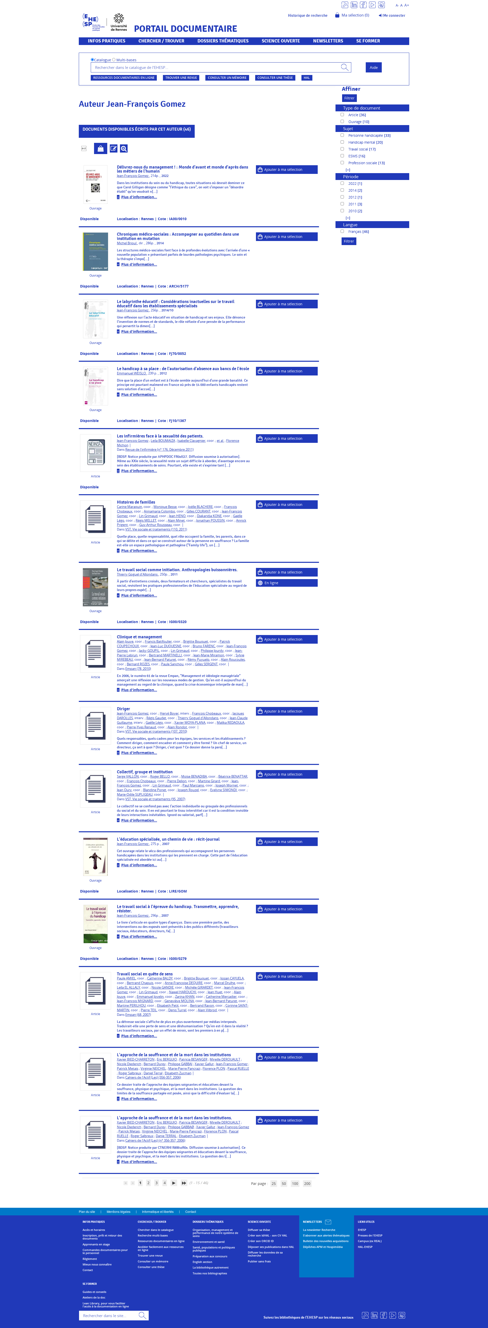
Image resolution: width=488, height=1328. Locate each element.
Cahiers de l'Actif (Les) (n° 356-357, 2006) (155, 1140)
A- (397, 5)
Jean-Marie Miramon (208, 655)
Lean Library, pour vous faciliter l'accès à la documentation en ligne (106, 1305)
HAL (307, 78)
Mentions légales (118, 1211)
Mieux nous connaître (97, 1264)
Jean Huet (215, 992)
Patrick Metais (127, 1068)
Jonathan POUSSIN (210, 520)
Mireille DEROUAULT (225, 1059)
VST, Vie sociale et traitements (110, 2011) (156, 529)
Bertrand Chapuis (140, 983)
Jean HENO (177, 516)
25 (274, 1183)
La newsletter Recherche (319, 1229)
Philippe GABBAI (180, 1064)
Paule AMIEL (126, 978)
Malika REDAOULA (230, 722)
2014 (353, 190)
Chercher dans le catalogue (156, 1229)
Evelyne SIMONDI (223, 790)
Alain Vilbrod (207, 1010)
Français (355, 231)
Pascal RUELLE (238, 1068)
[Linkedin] (354, 4)
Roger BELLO (160, 776)
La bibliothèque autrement (210, 1267)
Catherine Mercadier (221, 996)
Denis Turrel (177, 1010)
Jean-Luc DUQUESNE (165, 646)
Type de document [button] (361, 108)
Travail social (358, 149)
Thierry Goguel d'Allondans (137, 574)
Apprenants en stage (96, 1244)
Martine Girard (209, 781)
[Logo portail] (105, 21)
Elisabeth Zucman (178, 1073)
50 (284, 1183)
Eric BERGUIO (167, 1059)
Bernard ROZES (138, 664)
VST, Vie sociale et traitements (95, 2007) (155, 799)
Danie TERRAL (166, 1136)
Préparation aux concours (210, 1256)
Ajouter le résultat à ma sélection (100, 148)
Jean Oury (124, 790)
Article (353, 114)
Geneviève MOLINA (179, 1001)
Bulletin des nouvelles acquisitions (325, 1241)
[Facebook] (363, 4)
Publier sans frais (259, 1261)
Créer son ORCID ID (261, 1241)
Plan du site (87, 1211)
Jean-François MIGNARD (135, 1001)
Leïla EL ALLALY (128, 987)
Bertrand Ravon (202, 1005)
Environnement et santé (209, 1241)
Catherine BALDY (160, 978)
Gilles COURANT (198, 511)
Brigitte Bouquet (195, 641)
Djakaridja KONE (209, 516)
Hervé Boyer (169, 713)
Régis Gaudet (156, 718)
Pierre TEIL (149, 1010)
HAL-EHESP (365, 1246)
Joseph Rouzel (188, 790)
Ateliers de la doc (94, 1297)
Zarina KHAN (184, 996)
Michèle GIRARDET (199, 987)
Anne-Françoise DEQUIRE (184, 983)
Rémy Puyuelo (198, 659)
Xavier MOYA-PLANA (189, 722)
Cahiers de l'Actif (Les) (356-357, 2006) (153, 1077)
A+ (406, 5)
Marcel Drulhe (224, 983)
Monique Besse (165, 507)
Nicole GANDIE (162, 987)
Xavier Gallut (204, 1064)
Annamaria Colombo (159, 511)
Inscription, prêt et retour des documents (102, 1237)
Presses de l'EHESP (370, 1235)
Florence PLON (214, 1068)
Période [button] (351, 176)
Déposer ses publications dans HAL (271, 1246)
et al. (220, 441)
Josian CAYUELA (232, 978)
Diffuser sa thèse (259, 1229)
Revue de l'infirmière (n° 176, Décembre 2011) (159, 449)
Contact (190, 1211)
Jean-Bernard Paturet (160, 659)
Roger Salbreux (129, 1073)
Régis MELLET (146, 520)
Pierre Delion (177, 781)
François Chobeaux (206, 713)
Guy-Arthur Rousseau (155, 525)
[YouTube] (372, 4)
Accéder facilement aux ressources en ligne (161, 1248)
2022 (353, 183)
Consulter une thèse (275, 78)
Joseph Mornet (227, 785)
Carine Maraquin (129, 507)
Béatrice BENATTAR (232, 776)
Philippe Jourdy (212, 650)
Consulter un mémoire (227, 78)
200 (307, 1183)
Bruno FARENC (204, 646)
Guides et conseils (94, 1291)
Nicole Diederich (129, 1064)
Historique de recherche (308, 15)
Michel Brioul (127, 243)
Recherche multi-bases (153, 1235)
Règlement (90, 1258)
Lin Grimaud (148, 516)
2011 (353, 204)
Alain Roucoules (233, 659)
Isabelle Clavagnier (191, 441)
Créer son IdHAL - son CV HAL (267, 1235)
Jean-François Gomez (133, 176)
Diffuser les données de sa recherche (265, 1254)
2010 (353, 210)
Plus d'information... (139, 196)
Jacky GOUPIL (149, 650)
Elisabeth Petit (168, 1005)
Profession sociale (363, 162)
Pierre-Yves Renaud (141, 727)
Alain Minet (176, 520)
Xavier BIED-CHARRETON (136, 1059)
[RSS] (345, 4)
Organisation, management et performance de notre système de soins (215, 1233)
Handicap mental (362, 142)
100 (295, 1183)
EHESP (362, 1229)
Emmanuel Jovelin (150, 996)
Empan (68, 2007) (138, 1015)
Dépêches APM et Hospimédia (323, 1246)
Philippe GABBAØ (181, 1127)
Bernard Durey (155, 1064)
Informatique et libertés (158, 1211)
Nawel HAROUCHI (182, 992)
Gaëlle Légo (154, 722)
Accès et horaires (94, 1229)
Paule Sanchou (172, 664)
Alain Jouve (125, 641)
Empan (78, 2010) (138, 669)
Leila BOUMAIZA (163, 441)
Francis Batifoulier (158, 641)
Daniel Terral (153, 1073)
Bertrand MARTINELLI (165, 655)
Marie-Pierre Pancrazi (184, 1068)
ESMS (353, 156)
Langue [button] (350, 225)
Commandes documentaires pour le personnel (105, 1251)
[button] (345, 169)
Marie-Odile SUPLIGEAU (134, 794)
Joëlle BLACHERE (200, 507)
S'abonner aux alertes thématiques (326, 1235)
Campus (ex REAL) (370, 1241)
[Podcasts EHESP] (381, 4)
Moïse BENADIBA (194, 776)
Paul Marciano (193, 785)
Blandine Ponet (154, 790)
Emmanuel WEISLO (132, 373)
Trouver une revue (181, 78)
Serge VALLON (128, 776)
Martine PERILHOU (131, 1005)
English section (202, 1261)
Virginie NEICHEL (153, 1068)
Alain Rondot (177, 727)
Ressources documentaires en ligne (124, 78)
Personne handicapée (366, 135)
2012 (353, 197)
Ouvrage (355, 121)
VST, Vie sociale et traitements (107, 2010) (156, 731)
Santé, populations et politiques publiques (214, 1249)
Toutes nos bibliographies (210, 1273)
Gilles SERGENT (206, 664)
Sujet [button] (348, 128)
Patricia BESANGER (193, 1059)
